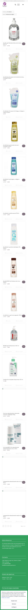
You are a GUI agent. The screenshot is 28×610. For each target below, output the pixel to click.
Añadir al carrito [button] (9, 185)
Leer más (8, 48)
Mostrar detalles (20, 48)
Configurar (14, 607)
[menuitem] (14, 4)
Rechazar (14, 603)
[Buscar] (14, 4)
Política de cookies (6, 597)
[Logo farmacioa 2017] (11, 4)
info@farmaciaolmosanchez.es (9, 565)
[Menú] (18, 4)
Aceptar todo (14, 600)
